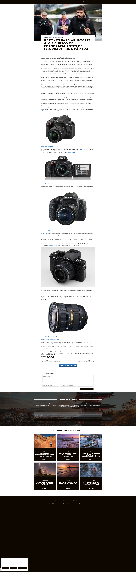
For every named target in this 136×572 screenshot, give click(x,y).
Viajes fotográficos (66, 1)
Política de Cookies (9, 570)
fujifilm (91, 353)
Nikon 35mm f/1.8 (50, 343)
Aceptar (5, 567)
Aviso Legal (20, 570)
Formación (74, 1)
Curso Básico (66, 62)
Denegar (13, 567)
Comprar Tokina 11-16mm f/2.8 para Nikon (50, 339)
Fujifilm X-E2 (69, 237)
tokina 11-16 (52, 354)
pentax (45, 354)
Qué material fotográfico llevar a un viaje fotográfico (44, 455)
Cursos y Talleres (49, 351)
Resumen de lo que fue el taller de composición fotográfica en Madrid (91, 455)
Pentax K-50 (78, 235)
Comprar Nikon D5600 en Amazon (48, 183)
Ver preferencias (22, 567)
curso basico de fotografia (52, 353)
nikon (42, 354)
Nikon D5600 (82, 149)
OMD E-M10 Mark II (53, 245)
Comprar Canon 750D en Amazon (48, 230)
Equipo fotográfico (58, 351)
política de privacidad (48, 417)
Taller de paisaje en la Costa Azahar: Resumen (68, 483)
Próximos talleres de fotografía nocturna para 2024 (44, 483)
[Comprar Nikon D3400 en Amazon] (68, 128)
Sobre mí (82, 1)
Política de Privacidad (15, 570)
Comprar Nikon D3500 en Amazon (48, 146)
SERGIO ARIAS (10, 2)
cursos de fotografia (85, 353)
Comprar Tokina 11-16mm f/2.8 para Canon (50, 336)
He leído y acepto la (44, 417)
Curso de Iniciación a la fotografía (52, 62)
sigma (48, 354)
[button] (26, 558)
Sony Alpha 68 (46, 233)
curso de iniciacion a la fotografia (74, 353)
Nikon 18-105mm (49, 292)
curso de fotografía (62, 353)
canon (45, 353)
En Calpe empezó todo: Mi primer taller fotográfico (68, 455)
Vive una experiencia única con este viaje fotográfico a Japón (91, 483)
